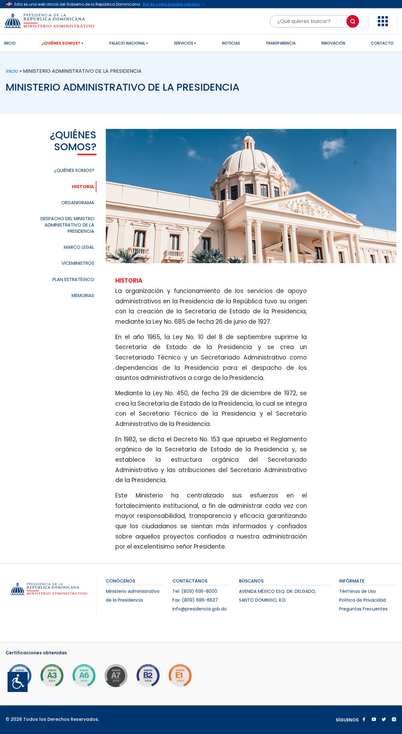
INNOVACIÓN (333, 43)
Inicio (12, 71)
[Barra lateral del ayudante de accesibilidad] (15, 679)
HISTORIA (83, 187)
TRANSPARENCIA (281, 43)
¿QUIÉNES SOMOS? (60, 43)
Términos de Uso (357, 591)
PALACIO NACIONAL (127, 43)
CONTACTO (382, 43)
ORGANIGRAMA (77, 202)
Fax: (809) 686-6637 (195, 600)
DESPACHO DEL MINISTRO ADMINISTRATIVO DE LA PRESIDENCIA (67, 224)
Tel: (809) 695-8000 (194, 591)
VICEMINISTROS (78, 263)
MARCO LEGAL (79, 247)
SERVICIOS (183, 43)
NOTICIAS (231, 43)
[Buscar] (352, 21)
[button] (383, 20)
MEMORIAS (83, 295)
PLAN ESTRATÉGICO (73, 279)
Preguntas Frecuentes (363, 609)
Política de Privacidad (362, 600)
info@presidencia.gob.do (199, 609)
